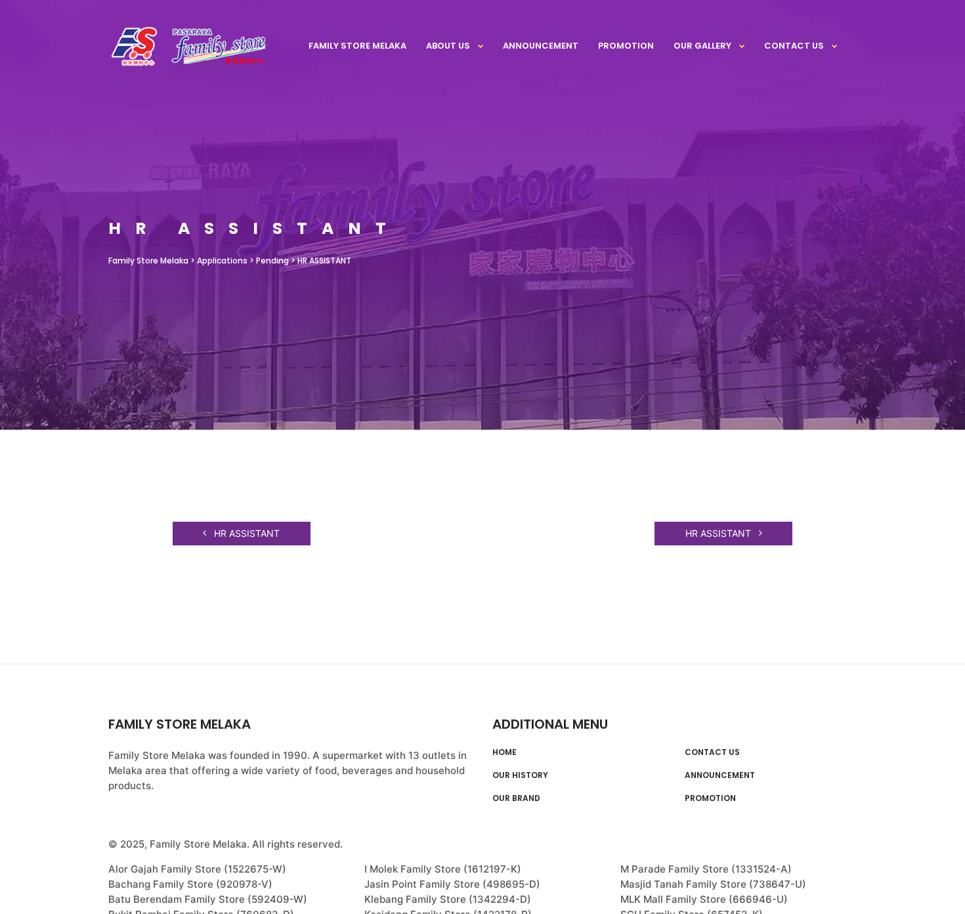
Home (504, 752)
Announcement (540, 45)
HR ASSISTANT (245, 533)
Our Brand (516, 798)
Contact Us (794, 45)
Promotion (626, 45)
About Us (448, 45)
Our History (520, 775)
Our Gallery (702, 45)
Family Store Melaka (357, 45)
